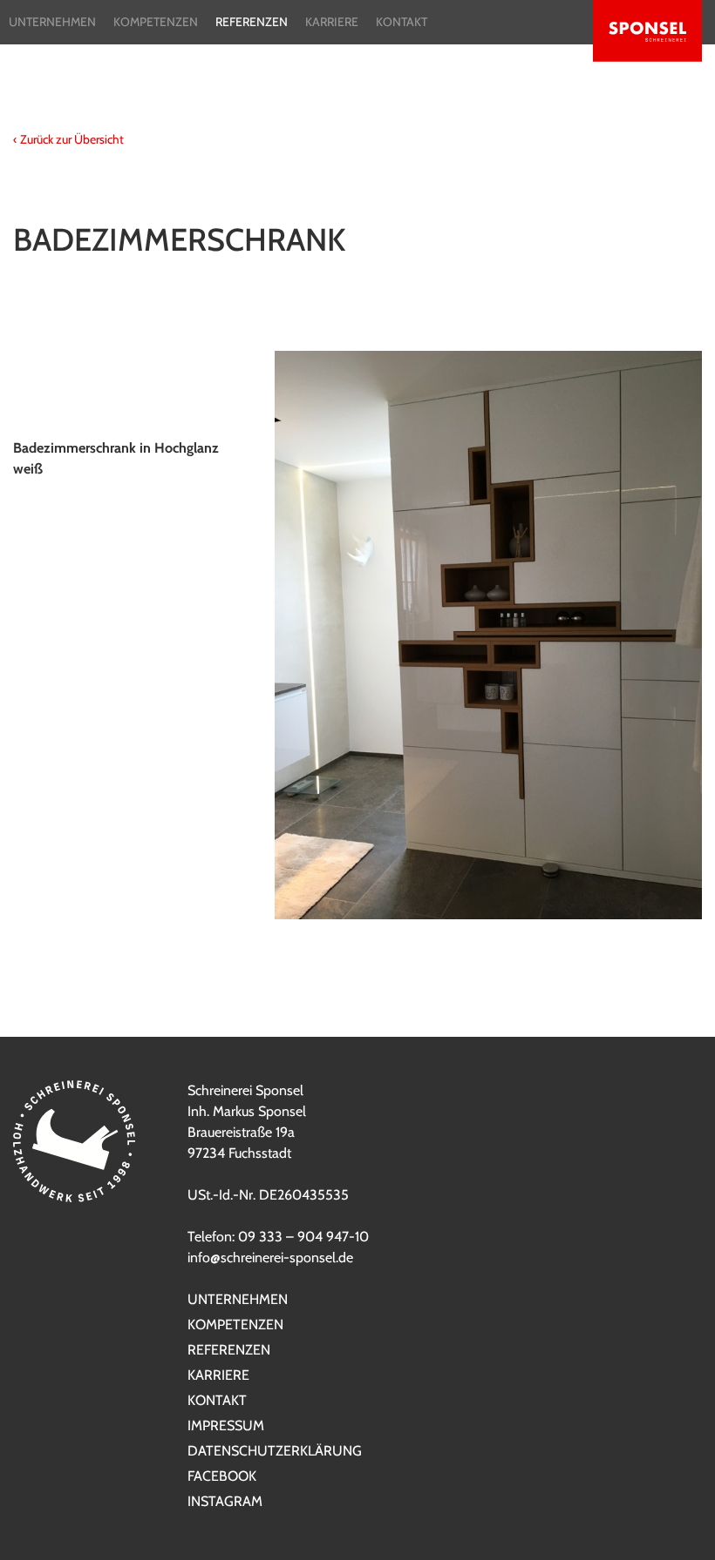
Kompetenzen (155, 22)
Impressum (225, 1425)
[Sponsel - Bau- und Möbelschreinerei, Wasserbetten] (647, 34)
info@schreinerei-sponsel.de (270, 1257)
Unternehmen (52, 22)
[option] (357, 635)
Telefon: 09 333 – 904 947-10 (278, 1236)
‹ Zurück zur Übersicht (68, 139)
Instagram (224, 1501)
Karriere (331, 22)
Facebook (221, 1476)
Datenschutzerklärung (274, 1450)
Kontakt (401, 22)
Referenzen (251, 22)
